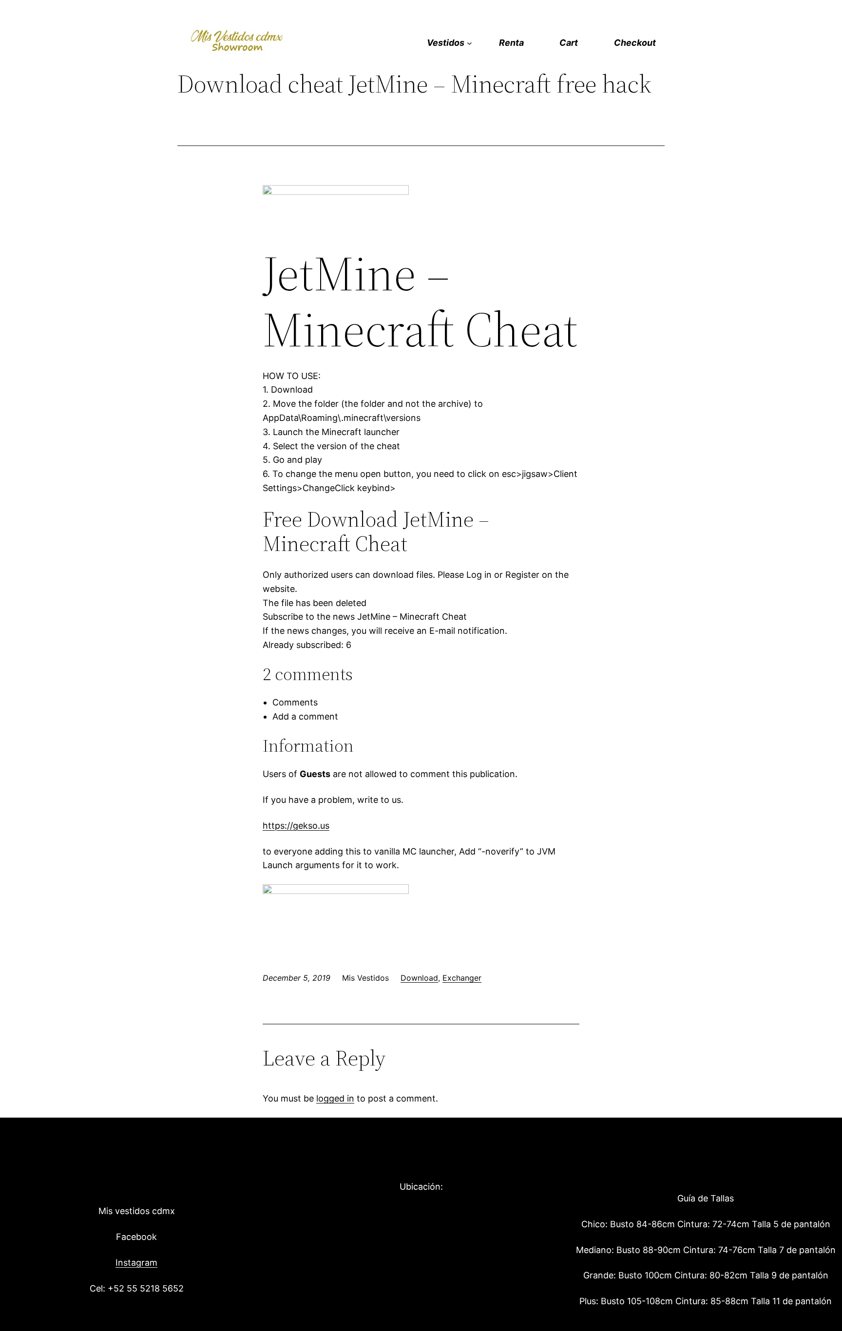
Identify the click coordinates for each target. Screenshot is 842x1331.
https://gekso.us (296, 825)
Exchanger (461, 978)
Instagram (136, 1262)
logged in (335, 1098)
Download (419, 978)
